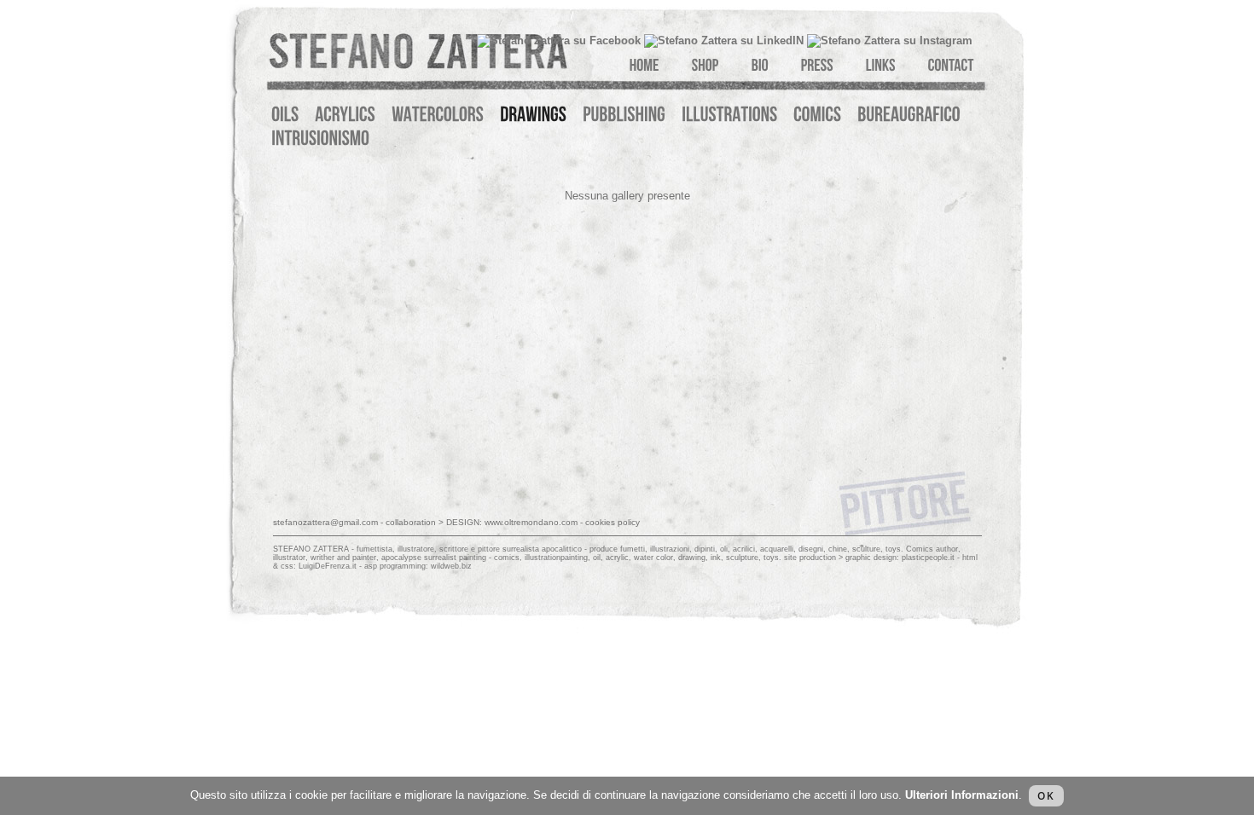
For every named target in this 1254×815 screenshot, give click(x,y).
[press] (817, 61)
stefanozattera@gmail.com (325, 522)
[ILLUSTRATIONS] (729, 114)
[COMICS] (817, 114)
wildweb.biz (451, 566)
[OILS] (285, 114)
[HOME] (644, 61)
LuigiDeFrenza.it (328, 566)
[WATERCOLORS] (437, 114)
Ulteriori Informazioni (962, 795)
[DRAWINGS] (533, 114)
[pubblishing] (624, 114)
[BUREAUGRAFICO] (909, 114)
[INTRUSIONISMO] (320, 138)
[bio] (760, 61)
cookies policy (612, 522)
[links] (881, 61)
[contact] (951, 61)
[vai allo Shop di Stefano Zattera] (705, 61)
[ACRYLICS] (345, 114)
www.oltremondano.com (531, 522)
